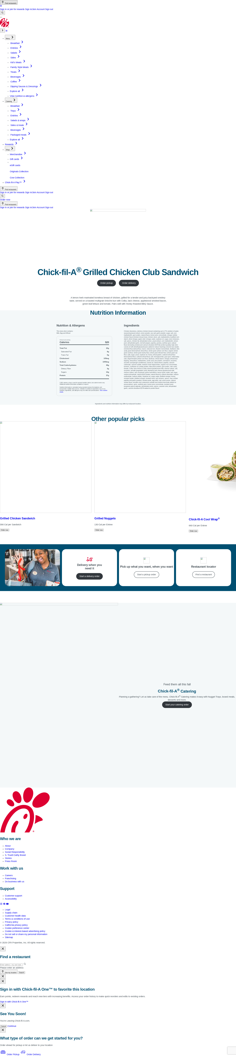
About (8, 846)
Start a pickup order (146, 574)
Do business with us (14, 881)
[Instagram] (1, 904)
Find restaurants (10, 3)
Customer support (13, 895)
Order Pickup (13, 1054)
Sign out (49, 9)
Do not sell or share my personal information (26, 934)
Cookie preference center (17, 928)
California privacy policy (16, 925)
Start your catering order (177, 704)
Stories (8, 858)
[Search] (2, 13)
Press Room (11, 861)
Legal (7, 909)
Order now (5, 199)
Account (41, 9)
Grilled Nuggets (105, 518)
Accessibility (11, 899)
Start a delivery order (89, 576)
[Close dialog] (3, 948)
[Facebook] (4, 904)
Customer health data (15, 916)
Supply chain (11, 912)
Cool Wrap (204, 519)
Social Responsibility (15, 852)
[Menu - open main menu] (1, 17)
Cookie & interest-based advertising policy (25, 931)
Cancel (3, 1026)
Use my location (10, 973)
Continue (11, 1026)
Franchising (10, 878)
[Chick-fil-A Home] (4, 27)
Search (21, 973)
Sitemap (9, 937)
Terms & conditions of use (17, 919)
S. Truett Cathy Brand (15, 855)
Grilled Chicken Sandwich (17, 518)
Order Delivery (33, 1054)
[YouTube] (7, 904)
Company (9, 849)
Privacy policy (11, 922)
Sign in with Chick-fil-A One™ (14, 1001)
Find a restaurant (203, 574)
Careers (9, 875)
